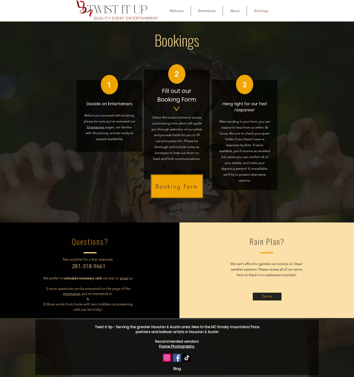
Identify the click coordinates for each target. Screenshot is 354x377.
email (124, 278)
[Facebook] (177, 358)
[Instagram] (167, 358)
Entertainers (95, 127)
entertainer (72, 294)
